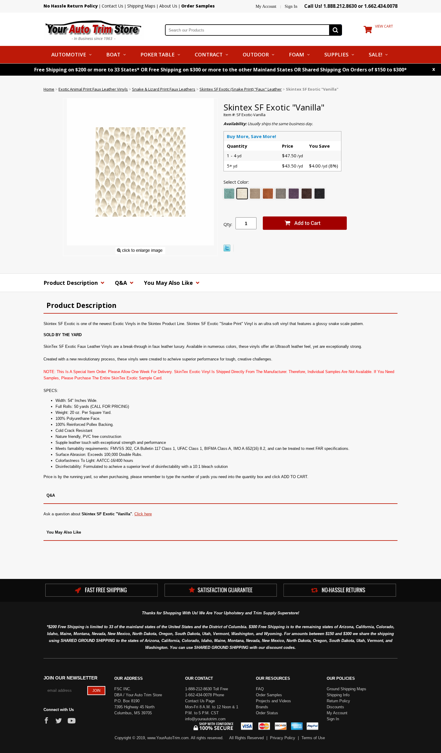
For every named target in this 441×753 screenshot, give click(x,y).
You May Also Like (169, 282)
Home (49, 89)
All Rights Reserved (246, 738)
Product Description (71, 282)
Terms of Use (313, 738)
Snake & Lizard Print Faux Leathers (163, 89)
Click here (143, 514)
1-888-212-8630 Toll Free (206, 689)
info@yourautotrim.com (205, 719)
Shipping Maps (141, 6)
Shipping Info (338, 695)
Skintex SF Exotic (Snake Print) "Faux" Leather (241, 89)
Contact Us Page (200, 701)
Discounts (335, 707)
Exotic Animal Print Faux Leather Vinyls (93, 89)
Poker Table (157, 54)
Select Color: (236, 182)
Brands (262, 707)
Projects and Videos (273, 701)
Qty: (228, 224)
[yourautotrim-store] (94, 29)
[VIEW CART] (368, 31)
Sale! (375, 54)
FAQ (260, 689)
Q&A (121, 282)
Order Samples (269, 695)
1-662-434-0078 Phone (204, 695)
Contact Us (112, 6)
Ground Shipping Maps (346, 689)
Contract (209, 54)
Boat (113, 54)
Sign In (291, 6)
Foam (296, 54)
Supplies (336, 54)
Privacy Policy (282, 738)
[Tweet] (227, 250)
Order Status (267, 713)
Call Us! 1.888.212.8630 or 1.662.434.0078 (351, 6)
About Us (168, 6)
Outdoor (256, 54)
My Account (266, 6)
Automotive (68, 54)
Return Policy (338, 701)
